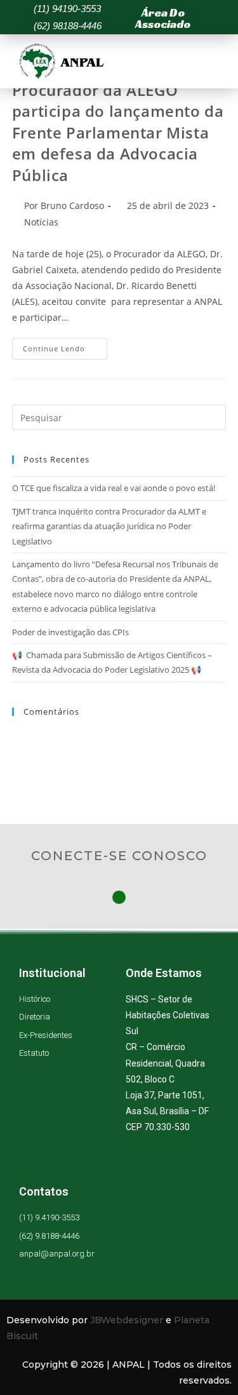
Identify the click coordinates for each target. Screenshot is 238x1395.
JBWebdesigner (126, 1320)
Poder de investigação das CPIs (70, 632)
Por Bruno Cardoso (64, 205)
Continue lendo (65, 345)
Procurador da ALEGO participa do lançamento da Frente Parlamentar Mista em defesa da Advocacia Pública (118, 132)
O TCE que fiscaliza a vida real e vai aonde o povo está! (113, 488)
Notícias (41, 222)
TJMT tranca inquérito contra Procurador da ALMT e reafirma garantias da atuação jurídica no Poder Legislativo (109, 526)
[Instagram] (119, 897)
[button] (169, 18)
